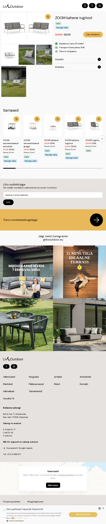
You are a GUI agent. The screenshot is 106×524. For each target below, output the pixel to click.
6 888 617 (16, 454)
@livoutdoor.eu (53, 239)
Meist (57, 384)
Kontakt (84, 384)
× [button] (103, 508)
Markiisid (8, 384)
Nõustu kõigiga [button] (83, 514)
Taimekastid (35, 391)
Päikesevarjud (36, 384)
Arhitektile (85, 376)
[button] (36, 520)
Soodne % (8, 398)
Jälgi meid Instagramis (53, 236)
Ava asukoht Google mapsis (19, 448)
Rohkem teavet (21, 518)
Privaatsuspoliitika (11, 501)
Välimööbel (9, 376)
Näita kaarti (53, 485)
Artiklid (58, 376)
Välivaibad (8, 391)
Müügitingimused (35, 501)
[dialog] (53, 514)
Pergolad (34, 376)
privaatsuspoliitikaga (66, 475)
